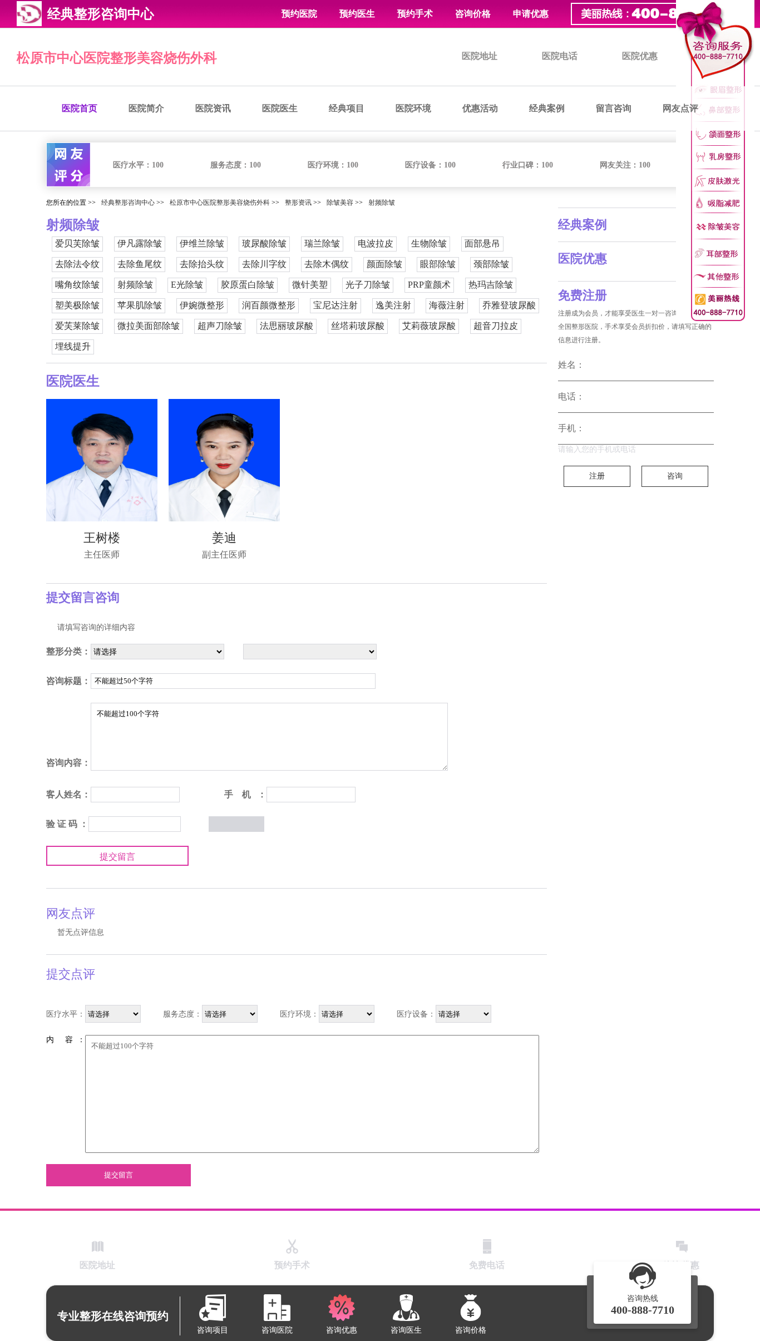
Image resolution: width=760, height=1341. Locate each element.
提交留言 (117, 856)
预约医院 (299, 13)
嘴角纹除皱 (77, 284)
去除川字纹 (264, 264)
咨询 (675, 476)
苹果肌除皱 (139, 305)
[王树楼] (101, 460)
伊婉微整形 (202, 305)
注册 (597, 476)
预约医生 (357, 13)
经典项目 (346, 108)
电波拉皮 (375, 243)
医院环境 (413, 108)
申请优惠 (531, 13)
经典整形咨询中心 (128, 202)
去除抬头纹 (202, 264)
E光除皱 (187, 284)
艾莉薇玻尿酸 (429, 326)
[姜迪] (224, 460)
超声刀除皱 (220, 326)
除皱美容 (340, 202)
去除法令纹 (77, 264)
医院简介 (146, 108)
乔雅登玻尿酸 (509, 305)
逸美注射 (393, 305)
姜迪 (224, 538)
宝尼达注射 (335, 305)
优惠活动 (480, 108)
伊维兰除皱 (202, 243)
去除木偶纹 (326, 264)
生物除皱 (429, 243)
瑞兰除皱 (322, 243)
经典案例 (547, 108)
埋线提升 (73, 346)
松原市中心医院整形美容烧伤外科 (117, 58)
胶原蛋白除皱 (247, 284)
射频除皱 (381, 202)
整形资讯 (298, 202)
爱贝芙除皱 (77, 243)
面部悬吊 (482, 243)
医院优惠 (640, 56)
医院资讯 (213, 108)
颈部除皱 (491, 264)
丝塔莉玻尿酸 (357, 326)
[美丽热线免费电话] (660, 14)
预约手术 (415, 13)
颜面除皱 (384, 264)
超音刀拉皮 (495, 326)
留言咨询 (613, 108)
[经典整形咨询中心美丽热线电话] (715, 161)
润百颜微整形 (268, 305)
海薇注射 (447, 305)
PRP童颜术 (429, 284)
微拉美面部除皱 (148, 326)
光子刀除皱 (368, 284)
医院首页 (79, 108)
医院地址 (479, 56)
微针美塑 (310, 284)
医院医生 (280, 108)
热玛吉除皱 (490, 284)
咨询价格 (473, 13)
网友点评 (680, 108)
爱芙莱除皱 (77, 326)
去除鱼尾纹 (139, 264)
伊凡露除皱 (139, 243)
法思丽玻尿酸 (286, 326)
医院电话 (560, 56)
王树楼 (101, 538)
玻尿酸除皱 (264, 243)
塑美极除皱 (77, 305)
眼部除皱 (438, 264)
